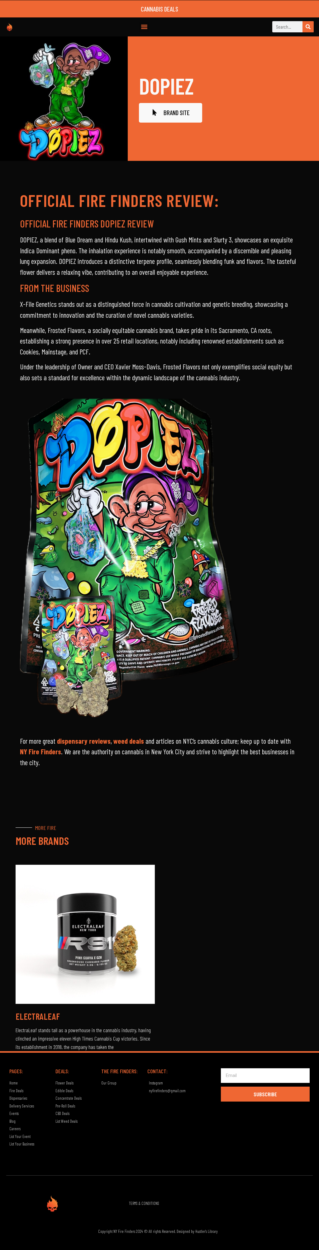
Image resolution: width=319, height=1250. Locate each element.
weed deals (128, 741)
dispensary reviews (84, 741)
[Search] (308, 26)
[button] (144, 27)
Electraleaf (38, 1016)
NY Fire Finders (40, 751)
